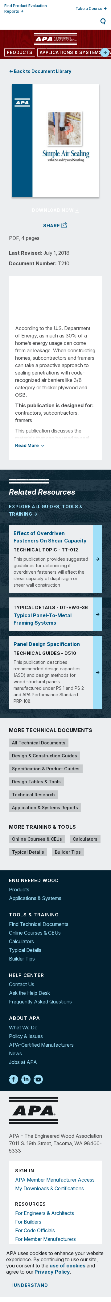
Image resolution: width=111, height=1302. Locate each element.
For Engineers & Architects (44, 1213)
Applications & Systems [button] (71, 52)
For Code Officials (35, 1230)
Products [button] (19, 52)
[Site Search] (103, 21)
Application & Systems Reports (45, 807)
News (15, 1053)
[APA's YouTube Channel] (38, 1080)
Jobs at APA (23, 1062)
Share (52, 225)
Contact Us (21, 984)
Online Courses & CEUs (37, 839)
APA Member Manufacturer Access (55, 1180)
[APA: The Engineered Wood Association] (55, 39)
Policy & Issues (26, 1036)
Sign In (33, 21)
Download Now (53, 210)
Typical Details (28, 852)
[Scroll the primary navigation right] (104, 52)
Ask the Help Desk (29, 993)
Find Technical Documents (38, 924)
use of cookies (67, 1265)
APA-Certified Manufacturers (41, 1045)
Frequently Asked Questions (40, 1001)
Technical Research (33, 794)
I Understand (29, 1285)
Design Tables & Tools (36, 781)
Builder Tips (68, 852)
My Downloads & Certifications (49, 1188)
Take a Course (89, 8)
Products (19, 889)
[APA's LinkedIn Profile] (26, 1080)
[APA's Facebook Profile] (13, 1080)
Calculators (85, 839)
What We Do (23, 1027)
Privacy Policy (52, 1272)
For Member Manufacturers (45, 1239)
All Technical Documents (38, 742)
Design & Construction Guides (44, 755)
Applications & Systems (35, 898)
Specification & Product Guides (46, 768)
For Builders (28, 1222)
